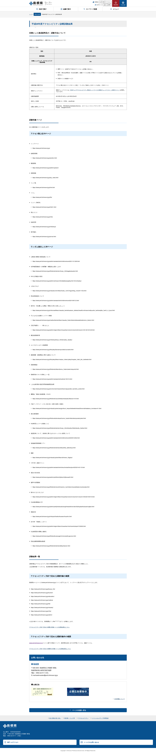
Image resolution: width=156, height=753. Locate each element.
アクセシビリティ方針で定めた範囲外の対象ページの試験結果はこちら (50, 649)
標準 (109, 5)
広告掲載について (119, 699)
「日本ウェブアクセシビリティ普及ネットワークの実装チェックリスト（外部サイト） (94, 90)
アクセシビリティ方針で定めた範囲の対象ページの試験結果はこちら (49, 627)
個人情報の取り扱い (55, 718)
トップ (30, 14)
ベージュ (108, 2)
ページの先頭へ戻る (79, 710)
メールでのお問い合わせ (91, 742)
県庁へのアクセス (12, 742)
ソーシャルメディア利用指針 (100, 718)
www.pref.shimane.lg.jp (36, 643)
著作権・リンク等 (69, 718)
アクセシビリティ (83, 718)
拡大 (105, 5)
